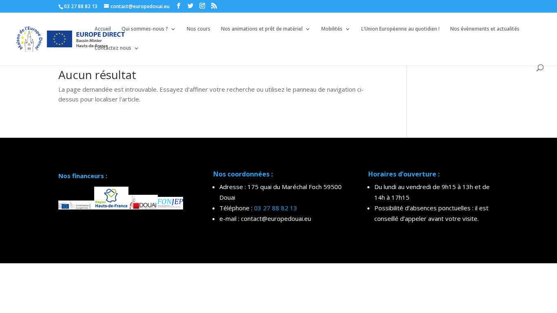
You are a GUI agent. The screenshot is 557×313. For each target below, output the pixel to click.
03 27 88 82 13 (275, 208)
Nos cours (198, 29)
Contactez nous (113, 48)
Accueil (103, 29)
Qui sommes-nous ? (145, 29)
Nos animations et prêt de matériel (262, 29)
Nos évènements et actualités (484, 29)
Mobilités (332, 29)
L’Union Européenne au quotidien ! (400, 29)
